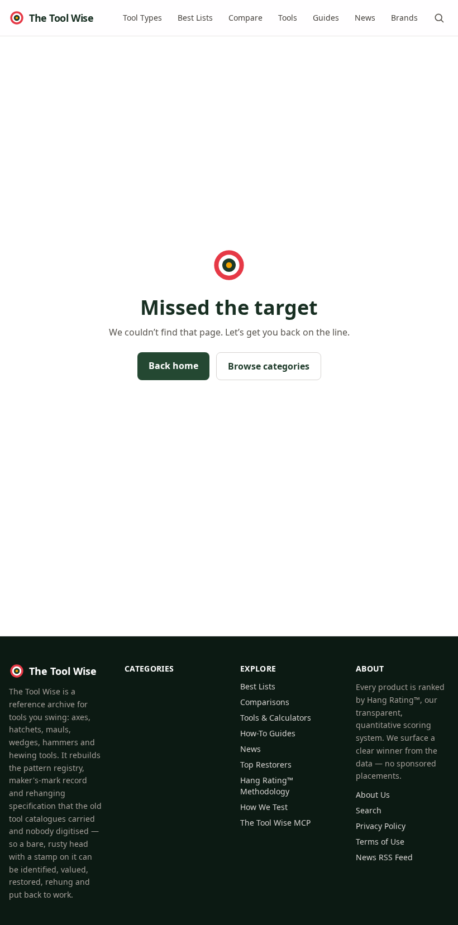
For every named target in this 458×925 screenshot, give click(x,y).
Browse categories (268, 366)
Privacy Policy (380, 826)
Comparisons (264, 702)
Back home (173, 366)
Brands (404, 17)
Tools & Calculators (275, 717)
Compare (245, 17)
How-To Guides (267, 733)
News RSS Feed (384, 857)
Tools (287, 17)
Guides (326, 17)
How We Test (264, 807)
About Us (373, 794)
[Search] (439, 18)
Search (368, 810)
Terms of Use (380, 841)
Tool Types (142, 17)
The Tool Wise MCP (275, 822)
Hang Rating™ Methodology (266, 786)
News (365, 17)
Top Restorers (266, 764)
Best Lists (195, 17)
